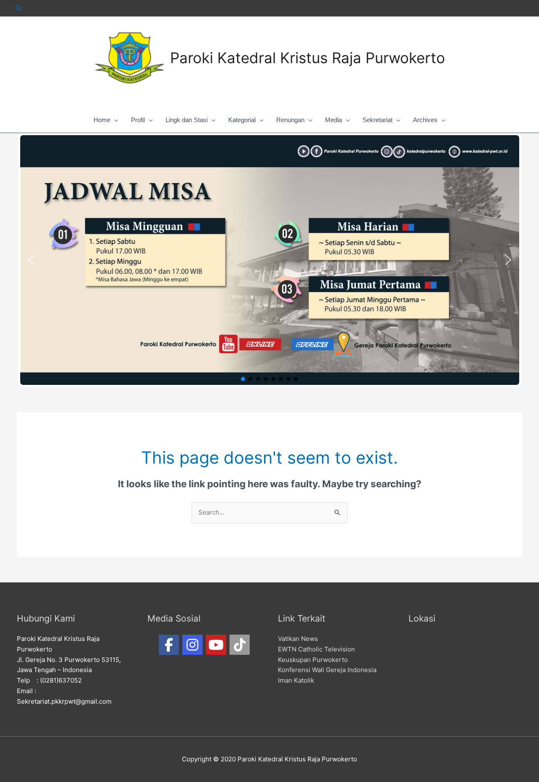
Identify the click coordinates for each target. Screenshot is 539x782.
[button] (31, 260)
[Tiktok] (239, 645)
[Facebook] (169, 645)
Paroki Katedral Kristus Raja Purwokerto (307, 58)
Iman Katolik (296, 680)
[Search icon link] (19, 8)
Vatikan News (298, 639)
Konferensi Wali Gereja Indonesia (327, 670)
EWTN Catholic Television (316, 649)
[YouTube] (216, 645)
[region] (269, 260)
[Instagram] (192, 645)
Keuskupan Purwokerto (313, 660)
